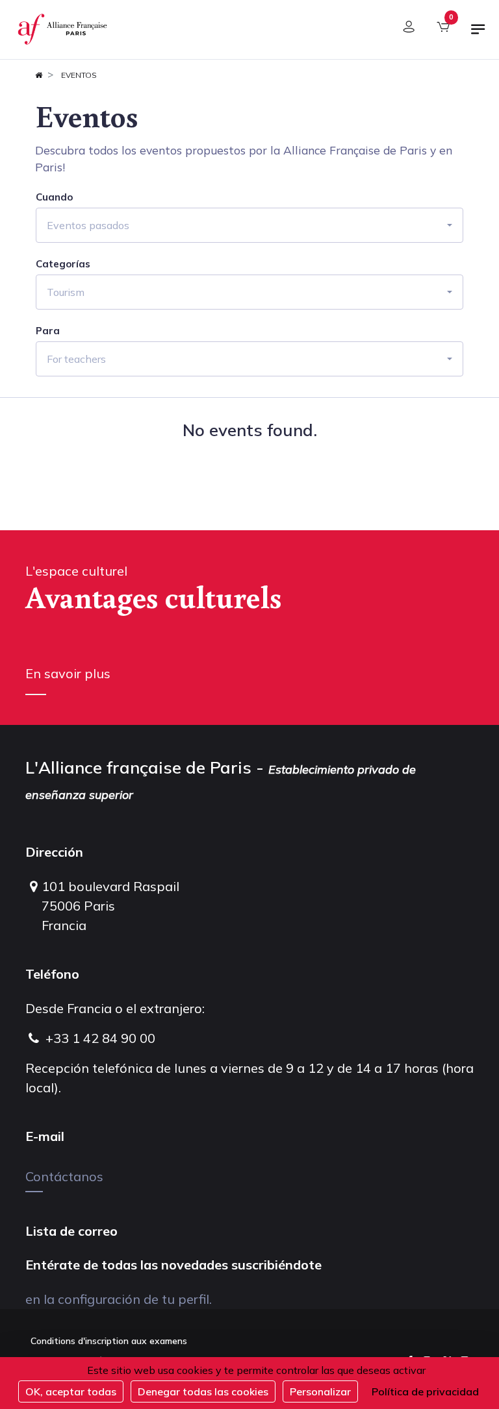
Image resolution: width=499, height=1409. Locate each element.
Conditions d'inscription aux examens (109, 1341)
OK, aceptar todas (70, 1391)
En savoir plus (67, 673)
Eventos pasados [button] (88, 225)
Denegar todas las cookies (203, 1391)
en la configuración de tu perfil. (118, 1299)
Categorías (63, 264)
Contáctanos (64, 1176)
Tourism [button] (65, 292)
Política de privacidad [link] (425, 1391)
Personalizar (320, 1391)
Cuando (54, 197)
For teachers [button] (76, 358)
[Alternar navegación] (478, 34)
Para (48, 331)
